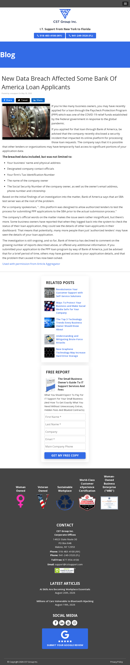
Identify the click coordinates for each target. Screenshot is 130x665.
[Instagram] (74, 622)
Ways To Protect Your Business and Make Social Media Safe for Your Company (70, 307)
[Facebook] (55, 622)
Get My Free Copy (65, 455)
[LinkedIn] (62, 622)
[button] (125, 4)
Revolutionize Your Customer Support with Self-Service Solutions (69, 292)
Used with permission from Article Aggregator (31, 264)
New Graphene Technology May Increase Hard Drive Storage (70, 352)
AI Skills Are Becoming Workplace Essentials (65, 589)
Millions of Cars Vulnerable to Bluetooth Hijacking (65, 601)
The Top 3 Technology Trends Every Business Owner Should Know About (69, 324)
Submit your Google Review (65, 645)
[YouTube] (68, 622)
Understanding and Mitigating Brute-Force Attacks (69, 339)
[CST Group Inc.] (65, 16)
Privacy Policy (116, 661)
